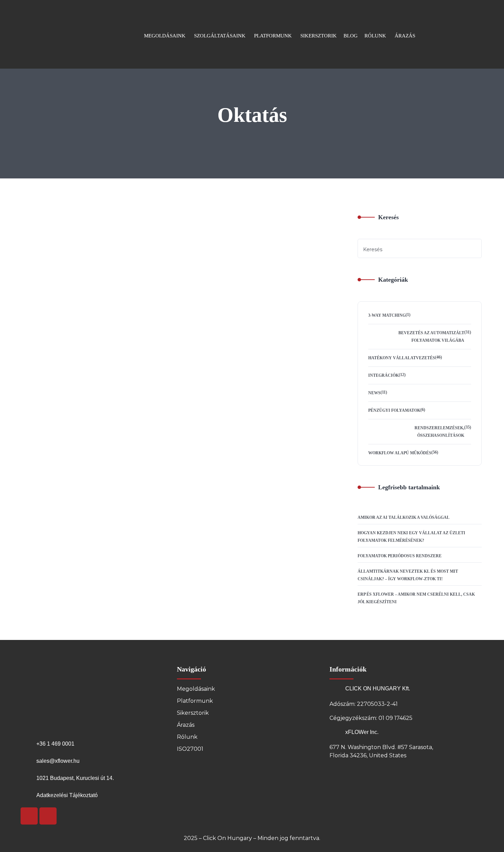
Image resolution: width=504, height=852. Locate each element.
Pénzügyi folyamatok (394, 410)
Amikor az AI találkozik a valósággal (403, 517)
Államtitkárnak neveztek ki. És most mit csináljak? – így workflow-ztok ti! (408, 575)
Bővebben (168, 329)
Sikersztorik (193, 713)
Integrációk (383, 375)
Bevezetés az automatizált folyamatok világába (431, 336)
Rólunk (187, 737)
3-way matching (387, 315)
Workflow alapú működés (399, 453)
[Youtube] (29, 816)
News (374, 392)
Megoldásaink (196, 689)
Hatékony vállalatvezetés (401, 357)
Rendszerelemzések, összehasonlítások (439, 431)
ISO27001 (190, 749)
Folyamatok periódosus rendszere (400, 555)
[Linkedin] (48, 816)
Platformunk (195, 701)
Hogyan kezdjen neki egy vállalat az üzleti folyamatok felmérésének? (411, 536)
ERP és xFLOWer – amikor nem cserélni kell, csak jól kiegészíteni (416, 598)
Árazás (185, 725)
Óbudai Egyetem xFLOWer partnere (217, 271)
